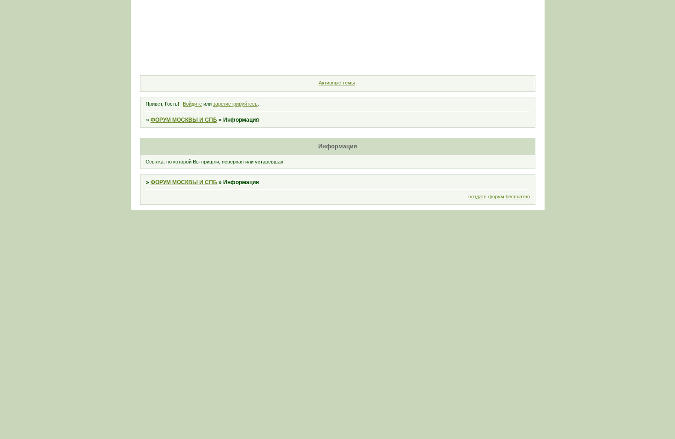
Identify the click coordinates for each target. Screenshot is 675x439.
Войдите (192, 104)
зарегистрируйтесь (235, 104)
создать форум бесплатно (499, 196)
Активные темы (337, 82)
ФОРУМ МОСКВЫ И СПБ (184, 120)
